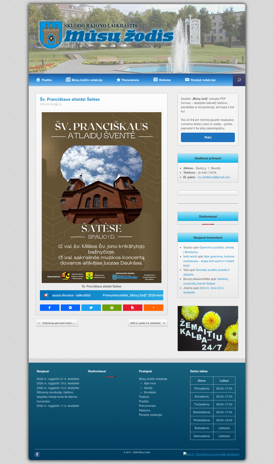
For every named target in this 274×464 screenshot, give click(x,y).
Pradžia (144, 401)
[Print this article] (112, 307)
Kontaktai (150, 392)
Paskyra (144, 397)
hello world (190, 256)
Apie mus (150, 383)
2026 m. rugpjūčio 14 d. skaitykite (58, 388)
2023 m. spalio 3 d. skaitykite (147, 323)
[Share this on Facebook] (49, 307)
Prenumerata (147, 406)
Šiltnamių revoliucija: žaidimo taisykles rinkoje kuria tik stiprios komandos (57, 396)
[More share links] (153, 307)
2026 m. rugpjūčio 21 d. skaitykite (58, 379)
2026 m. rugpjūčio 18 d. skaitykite (58, 383)
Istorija (148, 388)
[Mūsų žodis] (107, 34)
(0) (60, 104)
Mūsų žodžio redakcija (153, 379)
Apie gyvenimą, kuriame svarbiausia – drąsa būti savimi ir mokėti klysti (208, 260)
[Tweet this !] (91, 307)
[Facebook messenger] (70, 307)
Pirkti (207, 137)
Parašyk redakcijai (150, 415)
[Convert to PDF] (132, 307)
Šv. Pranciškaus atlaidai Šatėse (70, 99)
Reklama (144, 410)
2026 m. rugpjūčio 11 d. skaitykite (58, 406)
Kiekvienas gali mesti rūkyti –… (57, 323)
